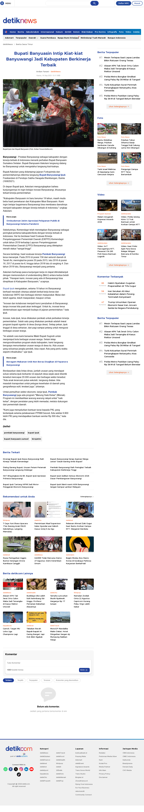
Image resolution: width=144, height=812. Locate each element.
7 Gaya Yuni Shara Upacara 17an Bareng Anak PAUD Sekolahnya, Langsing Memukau (15, 527)
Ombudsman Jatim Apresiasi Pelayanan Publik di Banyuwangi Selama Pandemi (32, 222)
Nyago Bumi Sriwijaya (68, 38)
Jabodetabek (32, 32)
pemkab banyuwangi (14, 433)
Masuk (137, 3)
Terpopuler (21, 38)
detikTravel (60, 753)
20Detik (59, 770)
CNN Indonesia (128, 753)
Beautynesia (127, 763)
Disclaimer (103, 777)
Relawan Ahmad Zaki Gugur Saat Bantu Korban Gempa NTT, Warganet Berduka (79, 526)
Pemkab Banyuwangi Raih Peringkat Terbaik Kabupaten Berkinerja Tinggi (70, 468)
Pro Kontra (100, 32)
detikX (68, 32)
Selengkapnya (86, 497)
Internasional (47, 32)
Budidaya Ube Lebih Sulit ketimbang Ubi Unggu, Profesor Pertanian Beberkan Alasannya (36, 601)
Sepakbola (44, 774)
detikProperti (45, 781)
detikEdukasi (45, 756)
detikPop (59, 781)
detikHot (43, 767)
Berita (21, 32)
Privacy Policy (104, 774)
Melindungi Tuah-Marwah (93, 38)
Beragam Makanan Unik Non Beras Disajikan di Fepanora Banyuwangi (37, 363)
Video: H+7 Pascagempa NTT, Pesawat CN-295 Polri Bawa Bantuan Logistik (106, 251)
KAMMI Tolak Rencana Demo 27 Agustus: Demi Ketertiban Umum (48, 561)
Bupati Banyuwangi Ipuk (52, 175)
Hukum (59, 32)
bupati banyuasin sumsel (16, 439)
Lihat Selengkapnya (118, 106)
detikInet (43, 763)
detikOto (43, 777)
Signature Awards (82, 767)
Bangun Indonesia (116, 38)
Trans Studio (80, 774)
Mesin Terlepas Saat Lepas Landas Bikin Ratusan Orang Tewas (122, 59)
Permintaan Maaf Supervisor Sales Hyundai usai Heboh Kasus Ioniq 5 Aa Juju (47, 526)
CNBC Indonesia (129, 756)
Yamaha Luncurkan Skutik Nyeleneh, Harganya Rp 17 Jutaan (59, 600)
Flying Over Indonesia (84, 784)
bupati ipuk (33, 433)
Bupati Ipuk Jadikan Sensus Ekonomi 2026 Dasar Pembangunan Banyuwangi (69, 477)
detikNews (8, 44)
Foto (121, 32)
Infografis (112, 32)
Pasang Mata (80, 756)
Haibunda (126, 760)
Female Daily (128, 767)
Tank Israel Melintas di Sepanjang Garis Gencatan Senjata (106, 171)
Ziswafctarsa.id (81, 781)
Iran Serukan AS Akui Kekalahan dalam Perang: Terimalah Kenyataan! (121, 294)
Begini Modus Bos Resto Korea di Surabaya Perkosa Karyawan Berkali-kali (78, 561)
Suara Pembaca (48, 38)
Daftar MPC (123, 3)
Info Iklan (102, 770)
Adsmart (9, 38)
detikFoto (60, 774)
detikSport (44, 770)
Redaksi (102, 753)
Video (128, 32)
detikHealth (60, 760)
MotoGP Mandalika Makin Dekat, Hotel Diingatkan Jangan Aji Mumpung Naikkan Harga (60, 634)
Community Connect (83, 795)
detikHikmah (61, 777)
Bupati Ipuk (8, 288)
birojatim (36, 439)
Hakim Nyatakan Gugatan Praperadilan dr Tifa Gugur (122, 284)
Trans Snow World (82, 770)
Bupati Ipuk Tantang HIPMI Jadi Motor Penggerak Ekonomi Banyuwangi (21, 485)
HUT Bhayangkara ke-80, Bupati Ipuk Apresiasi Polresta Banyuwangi (24, 477)
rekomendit (80, 791)
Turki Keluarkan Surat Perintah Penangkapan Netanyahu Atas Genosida (120, 88)
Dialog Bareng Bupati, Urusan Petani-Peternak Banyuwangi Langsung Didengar (24, 468)
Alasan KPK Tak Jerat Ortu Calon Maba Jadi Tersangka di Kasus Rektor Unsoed (12, 601)
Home (13, 32)
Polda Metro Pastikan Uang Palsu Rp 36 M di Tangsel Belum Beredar (122, 97)
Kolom (76, 32)
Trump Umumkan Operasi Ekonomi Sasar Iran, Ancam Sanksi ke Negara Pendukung (123, 305)
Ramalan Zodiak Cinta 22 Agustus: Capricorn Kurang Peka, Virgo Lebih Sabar (82, 601)
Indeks (136, 32)
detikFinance (45, 760)
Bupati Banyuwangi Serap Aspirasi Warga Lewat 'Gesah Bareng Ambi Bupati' (69, 460)
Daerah (32, 38)
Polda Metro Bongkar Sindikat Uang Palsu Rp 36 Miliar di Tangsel (122, 78)
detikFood (60, 756)
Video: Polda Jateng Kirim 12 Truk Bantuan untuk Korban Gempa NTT (130, 221)
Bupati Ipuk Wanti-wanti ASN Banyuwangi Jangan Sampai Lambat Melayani (69, 485)
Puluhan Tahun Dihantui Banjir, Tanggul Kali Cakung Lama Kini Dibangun (130, 144)
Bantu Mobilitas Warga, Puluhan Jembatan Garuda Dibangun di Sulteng (106, 144)
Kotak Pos (103, 763)
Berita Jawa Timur (24, 44)
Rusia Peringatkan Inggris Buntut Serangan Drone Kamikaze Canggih (14, 561)
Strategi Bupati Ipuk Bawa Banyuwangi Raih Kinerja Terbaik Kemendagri (23, 460)
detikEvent (79, 763)
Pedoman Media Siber (108, 756)
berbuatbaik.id (81, 753)
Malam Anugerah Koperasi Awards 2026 (105, 219)
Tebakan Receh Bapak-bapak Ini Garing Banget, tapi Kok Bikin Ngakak (35, 632)
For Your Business (82, 788)
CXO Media (127, 770)
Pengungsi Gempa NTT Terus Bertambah (129, 171)
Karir (101, 760)
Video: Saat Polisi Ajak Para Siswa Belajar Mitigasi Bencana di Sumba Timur (130, 251)
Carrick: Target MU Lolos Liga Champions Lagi (11, 631)
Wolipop (59, 763)
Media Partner (104, 767)
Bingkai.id (79, 777)
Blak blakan (87, 32)
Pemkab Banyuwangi (53, 254)
